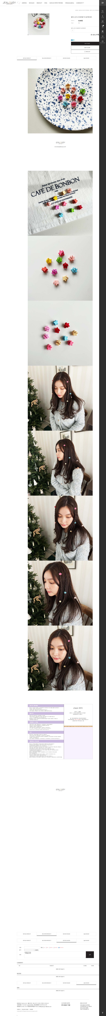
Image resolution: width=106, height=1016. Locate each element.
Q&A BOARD (86, 58)
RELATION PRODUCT (46, 58)
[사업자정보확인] (30, 1005)
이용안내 (18, 1009)
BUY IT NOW (87, 43)
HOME (76, 10)
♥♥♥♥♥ (61, 947)
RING (45, 3)
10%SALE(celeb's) (69, 3)
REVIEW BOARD (66, 58)
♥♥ (47, 947)
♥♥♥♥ (56, 947)
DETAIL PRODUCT (27, 58)
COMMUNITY (79, 3)
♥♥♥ (51, 947)
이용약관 (31, 1009)
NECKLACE (31, 3)
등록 (90, 954)
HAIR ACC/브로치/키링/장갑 (56, 3)
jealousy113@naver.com (46, 1006)
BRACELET (39, 3)
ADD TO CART (87, 47)
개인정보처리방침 (25, 1009)
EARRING (24, 3)
